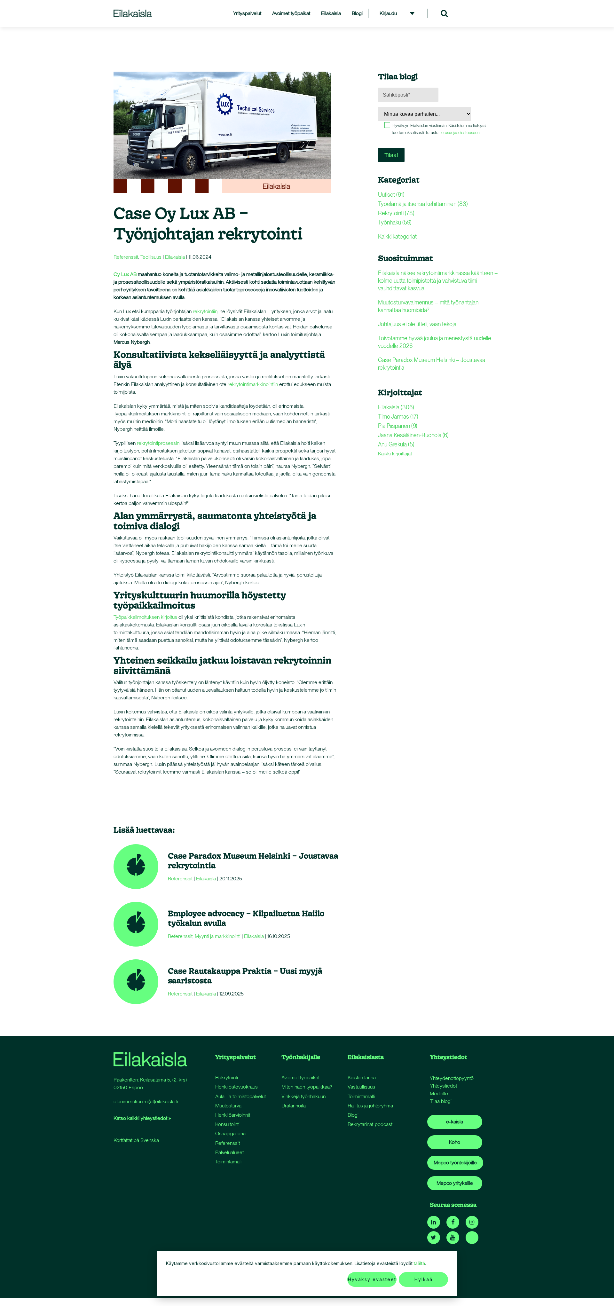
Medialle (439, 1093)
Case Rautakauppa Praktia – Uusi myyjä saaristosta (245, 975)
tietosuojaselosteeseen (459, 132)
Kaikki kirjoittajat (395, 454)
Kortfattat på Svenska (136, 1140)
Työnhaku (395, 222)
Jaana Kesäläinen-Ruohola (413, 435)
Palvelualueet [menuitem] (229, 1152)
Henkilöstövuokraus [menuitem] (236, 1087)
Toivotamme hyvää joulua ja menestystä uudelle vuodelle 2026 (434, 342)
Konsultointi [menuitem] (227, 1124)
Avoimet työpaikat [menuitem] (291, 13)
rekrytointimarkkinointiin (253, 384)
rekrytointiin (205, 311)
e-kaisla (454, 1122)
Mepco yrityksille (455, 1183)
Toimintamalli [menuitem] (228, 1162)
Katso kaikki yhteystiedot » (142, 1118)
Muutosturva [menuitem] (228, 1106)
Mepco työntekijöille (455, 1163)
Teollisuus (150, 257)
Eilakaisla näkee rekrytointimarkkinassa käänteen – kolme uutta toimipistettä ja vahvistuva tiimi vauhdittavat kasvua (438, 281)
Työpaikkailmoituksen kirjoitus (145, 617)
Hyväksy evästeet (372, 1279)
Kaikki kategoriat (397, 236)
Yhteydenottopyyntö (452, 1078)
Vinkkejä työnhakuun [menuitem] (303, 1096)
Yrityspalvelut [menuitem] (247, 13)
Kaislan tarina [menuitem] (362, 1077)
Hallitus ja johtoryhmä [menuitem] (370, 1106)
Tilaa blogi (441, 1101)
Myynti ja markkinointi (217, 936)
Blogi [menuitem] (357, 13)
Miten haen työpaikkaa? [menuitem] (306, 1087)
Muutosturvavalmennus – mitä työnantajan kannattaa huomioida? (428, 306)
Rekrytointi (396, 213)
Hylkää (423, 1279)
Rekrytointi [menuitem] (226, 1077)
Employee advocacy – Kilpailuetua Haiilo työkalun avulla (246, 918)
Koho (454, 1142)
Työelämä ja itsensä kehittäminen (423, 204)
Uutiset (391, 194)
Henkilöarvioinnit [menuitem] (232, 1115)
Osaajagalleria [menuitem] (230, 1133)
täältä (419, 1263)
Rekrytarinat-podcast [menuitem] (370, 1124)
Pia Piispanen (397, 425)
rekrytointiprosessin (158, 443)
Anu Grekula (396, 444)
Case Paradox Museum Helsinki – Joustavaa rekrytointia (253, 860)
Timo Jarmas (398, 416)
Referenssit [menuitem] (227, 1143)
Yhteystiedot (443, 1086)
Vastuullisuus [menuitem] (361, 1087)
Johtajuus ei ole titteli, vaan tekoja (417, 324)
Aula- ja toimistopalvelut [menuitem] (240, 1096)
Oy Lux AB (125, 274)
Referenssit (126, 257)
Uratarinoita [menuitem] (293, 1106)
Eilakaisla (175, 257)
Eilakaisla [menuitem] (331, 13)
